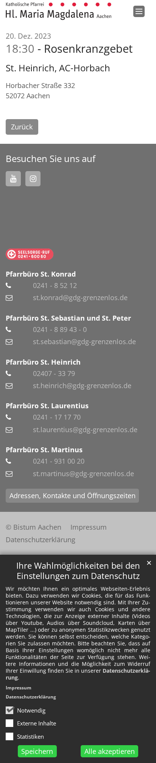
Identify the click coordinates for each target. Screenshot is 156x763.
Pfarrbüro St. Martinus (44, 449)
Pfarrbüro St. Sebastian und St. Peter (68, 318)
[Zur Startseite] (58, 11)
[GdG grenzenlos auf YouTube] (13, 178)
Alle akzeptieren (109, 751)
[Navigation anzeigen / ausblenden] (139, 11)
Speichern (37, 751)
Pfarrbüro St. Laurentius (47, 405)
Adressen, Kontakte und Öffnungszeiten (72, 495)
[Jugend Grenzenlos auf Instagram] (33, 178)
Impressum (18, 687)
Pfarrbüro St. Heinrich (43, 362)
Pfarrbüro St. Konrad (41, 273)
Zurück (22, 126)
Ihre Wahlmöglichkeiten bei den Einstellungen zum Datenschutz (78, 570)
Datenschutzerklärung (31, 697)
